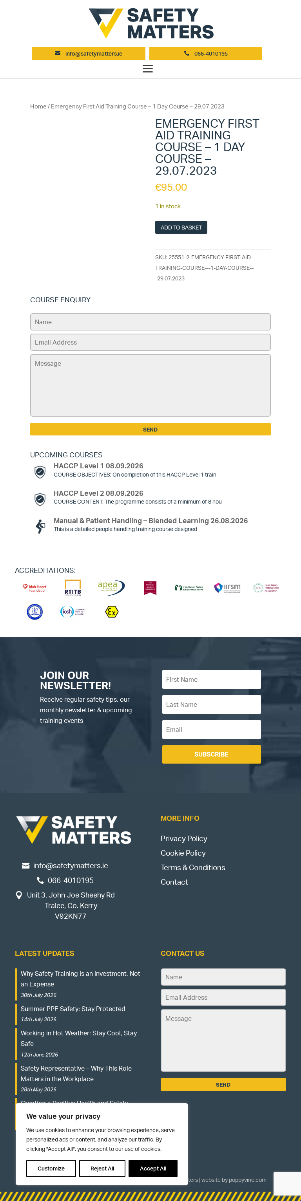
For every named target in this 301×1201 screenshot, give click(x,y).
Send (150, 429)
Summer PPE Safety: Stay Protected (73, 1009)
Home (38, 106)
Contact (174, 882)
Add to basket (181, 227)
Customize (51, 1168)
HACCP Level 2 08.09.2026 (98, 493)
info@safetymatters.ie (93, 53)
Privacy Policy (184, 838)
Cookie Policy (183, 853)
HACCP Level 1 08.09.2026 (98, 465)
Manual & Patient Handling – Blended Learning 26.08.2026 (151, 520)
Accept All (153, 1168)
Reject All (102, 1168)
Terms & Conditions (193, 867)
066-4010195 (210, 53)
